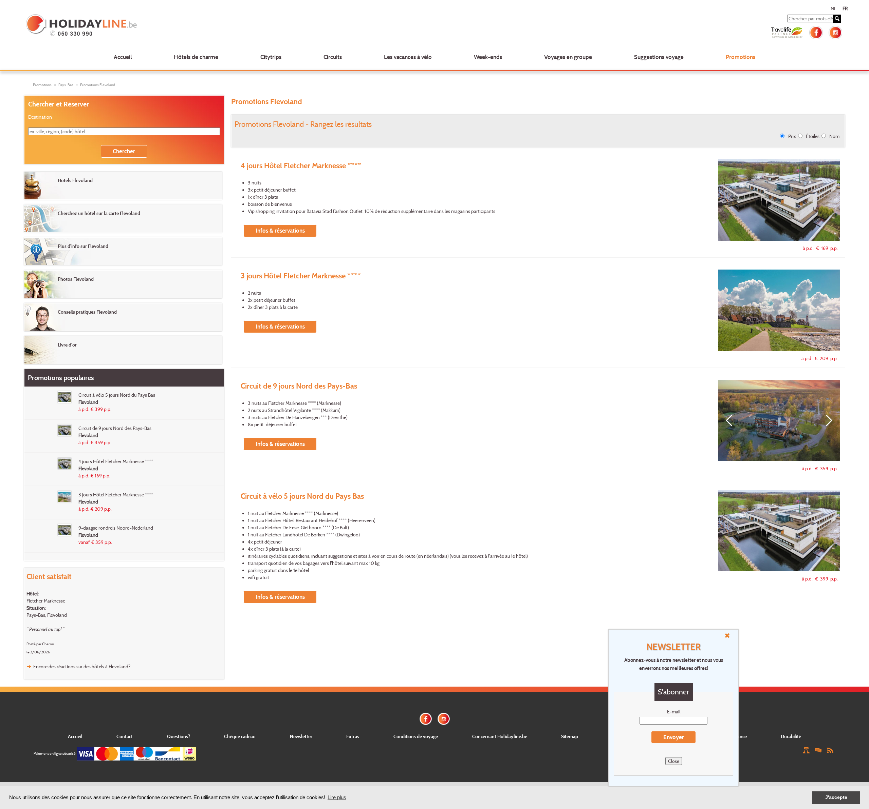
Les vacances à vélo (408, 56)
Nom (834, 136)
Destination (40, 117)
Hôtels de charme (196, 56)
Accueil (123, 56)
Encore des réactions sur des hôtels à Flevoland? (81, 666)
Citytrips (270, 56)
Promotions (740, 56)
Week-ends (488, 56)
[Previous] (731, 420)
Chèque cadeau (240, 736)
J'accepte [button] (836, 797)
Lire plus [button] (337, 797)
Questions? (178, 736)
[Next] (826, 420)
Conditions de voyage (415, 736)
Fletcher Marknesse (45, 601)
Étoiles (812, 136)
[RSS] (830, 749)
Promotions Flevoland (97, 84)
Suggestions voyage (659, 56)
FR (845, 8)
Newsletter (301, 736)
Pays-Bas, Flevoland (46, 615)
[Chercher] (837, 19)
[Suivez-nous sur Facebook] (816, 32)
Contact (124, 736)
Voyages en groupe (568, 56)
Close (673, 761)
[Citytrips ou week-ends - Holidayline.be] (192, 25)
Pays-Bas (65, 84)
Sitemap (569, 736)
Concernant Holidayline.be (499, 736)
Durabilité (791, 736)
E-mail (673, 711)
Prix (792, 136)
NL (833, 8)
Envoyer (673, 737)
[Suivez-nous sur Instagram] (835, 32)
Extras (352, 736)
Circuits (332, 56)
